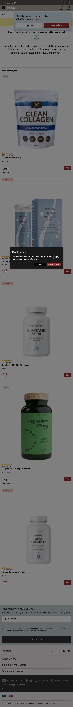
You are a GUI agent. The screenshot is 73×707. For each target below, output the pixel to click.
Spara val (40, 264)
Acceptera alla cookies (54, 264)
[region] (36, 258)
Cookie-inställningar (18, 264)
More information (32, 259)
